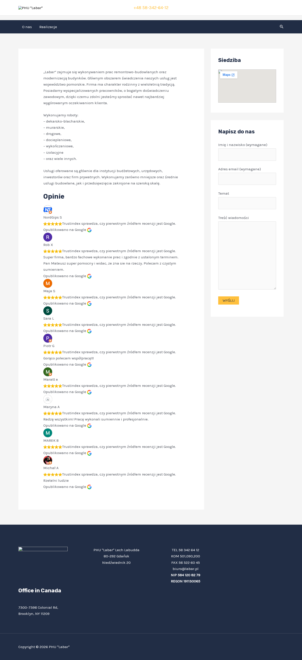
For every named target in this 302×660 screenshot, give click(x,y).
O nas (27, 27)
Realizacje (48, 27)
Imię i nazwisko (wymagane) (242, 144)
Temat (223, 193)
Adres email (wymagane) (239, 169)
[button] (282, 27)
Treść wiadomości (233, 217)
